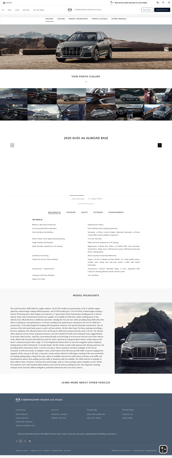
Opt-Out (67, 450)
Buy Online (147, 10)
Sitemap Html (57, 450)
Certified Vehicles (24, 422)
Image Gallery (96, 198)
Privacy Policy (22, 450)
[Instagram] (20, 441)
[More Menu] (3, 10)
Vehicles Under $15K (25, 425)
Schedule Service (162, 10)
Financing (92, 410)
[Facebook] (16, 441)
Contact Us (128, 414)
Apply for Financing (96, 414)
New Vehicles (22, 414)
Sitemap (46, 450)
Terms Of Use (35, 450)
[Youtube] (29, 441)
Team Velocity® (125, 450)
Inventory (21, 410)
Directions (128, 418)
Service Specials (58, 418)
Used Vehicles (22, 418)
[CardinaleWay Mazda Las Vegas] (70, 9)
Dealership (128, 410)
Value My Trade (94, 418)
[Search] (164, 2)
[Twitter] (25, 441)
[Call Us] (158, 2)
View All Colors (77, 199)
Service (55, 410)
